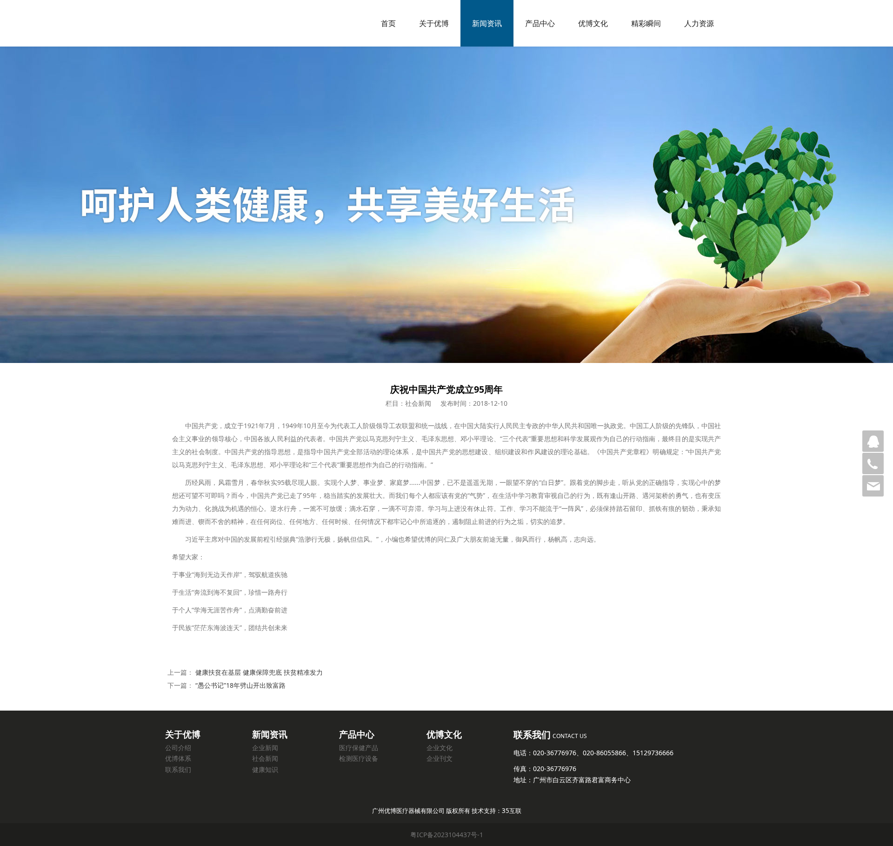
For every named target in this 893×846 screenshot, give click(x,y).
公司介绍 (178, 747)
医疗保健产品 (358, 747)
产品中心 (540, 23)
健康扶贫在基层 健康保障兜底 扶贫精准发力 (259, 672)
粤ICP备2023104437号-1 (446, 834)
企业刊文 (440, 758)
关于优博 (434, 23)
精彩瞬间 (646, 23)
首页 (388, 23)
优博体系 (178, 758)
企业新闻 (265, 747)
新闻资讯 (487, 23)
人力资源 (699, 23)
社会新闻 (265, 758)
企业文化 (440, 747)
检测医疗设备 (358, 758)
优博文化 (593, 23)
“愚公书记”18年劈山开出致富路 (240, 685)
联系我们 (178, 769)
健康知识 (265, 769)
